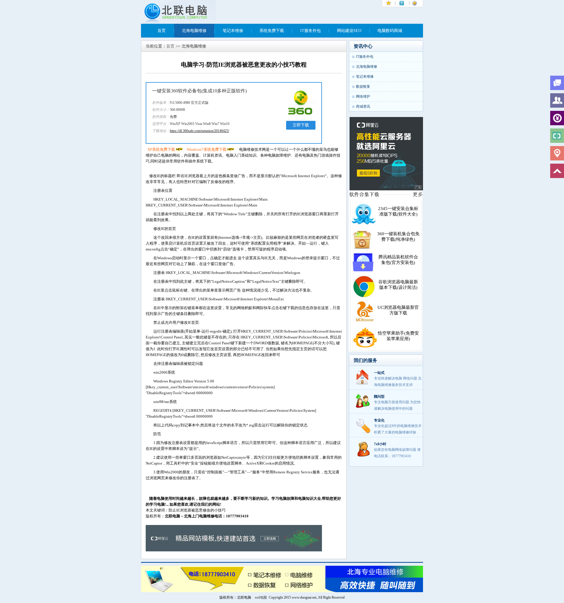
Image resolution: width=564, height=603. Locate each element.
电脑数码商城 (389, 30)
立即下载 (301, 125)
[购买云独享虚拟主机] (386, 189)
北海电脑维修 (194, 30)
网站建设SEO (349, 30)
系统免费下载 (271, 30)
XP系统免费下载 (161, 149)
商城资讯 (363, 106)
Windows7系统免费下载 (206, 149)
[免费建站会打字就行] (234, 550)
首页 (161, 30)
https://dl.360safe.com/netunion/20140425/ (199, 131)
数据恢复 (363, 86)
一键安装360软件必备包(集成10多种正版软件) (199, 90)
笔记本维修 (233, 30)
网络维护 (363, 96)
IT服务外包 (310, 30)
